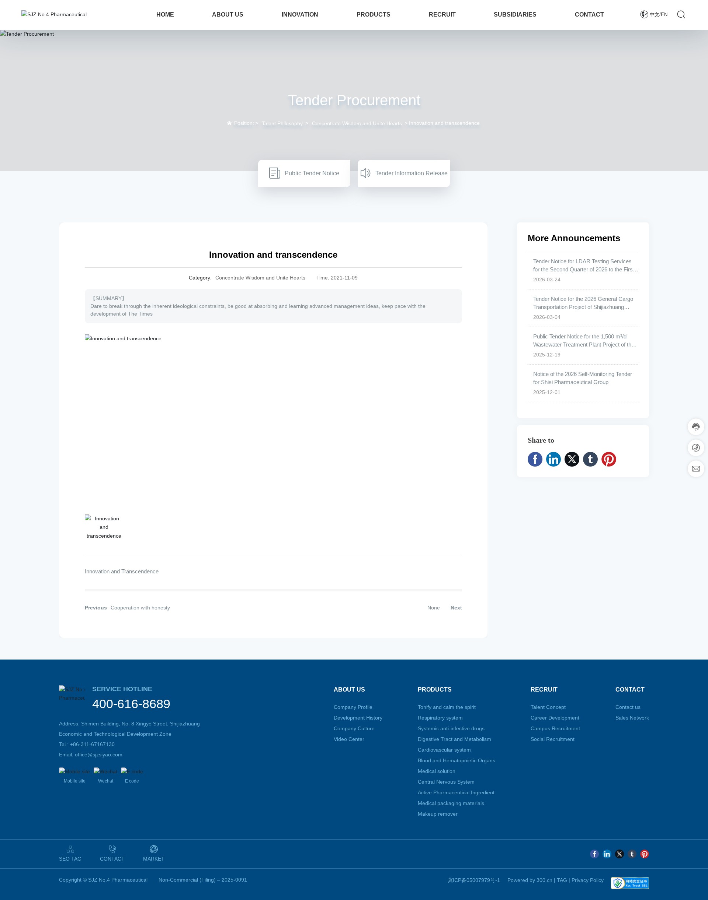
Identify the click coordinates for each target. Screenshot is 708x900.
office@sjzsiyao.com (98, 754)
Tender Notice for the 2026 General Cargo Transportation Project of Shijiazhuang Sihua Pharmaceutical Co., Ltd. (583, 307)
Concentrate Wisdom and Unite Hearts (357, 123)
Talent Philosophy (282, 123)
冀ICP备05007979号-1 (474, 880)
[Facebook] (594, 854)
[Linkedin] (607, 854)
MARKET (153, 859)
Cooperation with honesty (140, 608)
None (433, 608)
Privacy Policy (588, 880)
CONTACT (112, 859)
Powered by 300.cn (529, 880)
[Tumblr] (632, 854)
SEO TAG (70, 859)
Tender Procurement (354, 100)
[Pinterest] (644, 854)
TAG (562, 880)
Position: (244, 123)
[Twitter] (619, 854)
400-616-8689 (131, 704)
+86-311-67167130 (92, 744)
